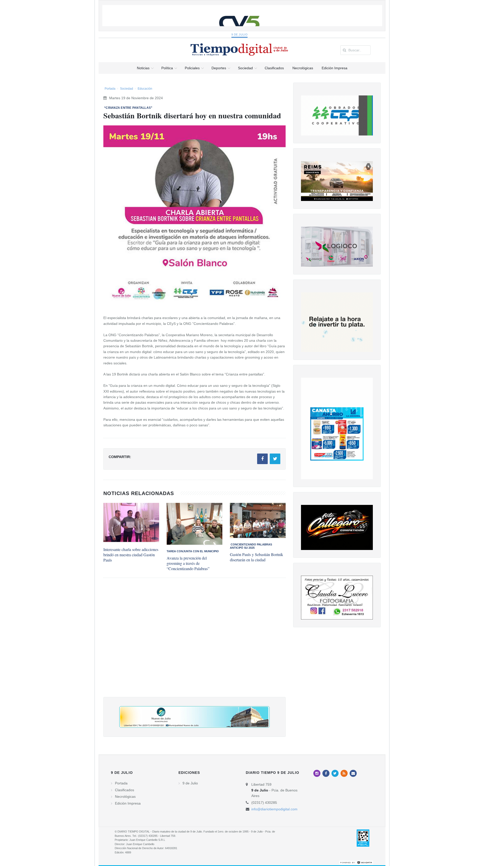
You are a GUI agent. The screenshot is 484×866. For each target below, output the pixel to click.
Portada (110, 88)
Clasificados (124, 790)
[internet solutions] (356, 862)
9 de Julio (239, 34)
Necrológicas (125, 796)
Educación (145, 88)
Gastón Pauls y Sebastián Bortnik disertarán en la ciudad (256, 557)
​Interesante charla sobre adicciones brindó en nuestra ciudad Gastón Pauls (130, 555)
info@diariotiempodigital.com (274, 809)
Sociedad (126, 88)
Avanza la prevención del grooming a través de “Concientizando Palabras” (188, 563)
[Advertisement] (194, 642)
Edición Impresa (128, 803)
